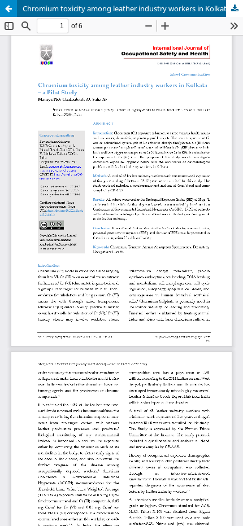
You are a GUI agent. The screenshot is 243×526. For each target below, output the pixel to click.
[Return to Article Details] (8, 8)
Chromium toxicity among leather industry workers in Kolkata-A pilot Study (133, 8)
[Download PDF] (234, 8)
